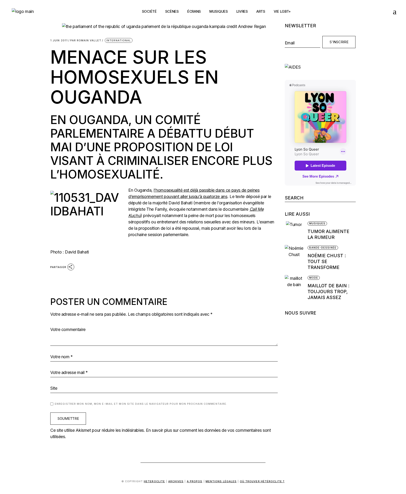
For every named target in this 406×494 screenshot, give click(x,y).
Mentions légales (221, 481)
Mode (313, 277)
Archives (176, 481)
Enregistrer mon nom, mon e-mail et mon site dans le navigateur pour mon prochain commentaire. (141, 403)
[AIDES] (320, 67)
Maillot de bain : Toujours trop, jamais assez (328, 291)
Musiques (317, 223)
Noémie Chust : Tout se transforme (327, 261)
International (118, 40)
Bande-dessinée (322, 247)
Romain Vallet (85, 40)
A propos (195, 481)
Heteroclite (154, 481)
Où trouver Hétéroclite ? (262, 481)
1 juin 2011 (59, 40)
